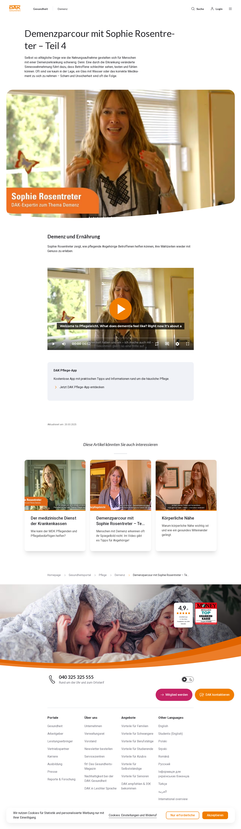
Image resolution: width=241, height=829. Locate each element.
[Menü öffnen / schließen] (230, 8)
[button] (15, 8)
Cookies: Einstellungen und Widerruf (133, 815)
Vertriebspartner (58, 749)
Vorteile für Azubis (133, 756)
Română (163, 756)
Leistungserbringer (60, 741)
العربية (162, 791)
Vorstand (90, 741)
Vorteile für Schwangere (137, 733)
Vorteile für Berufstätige (137, 741)
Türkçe (162, 784)
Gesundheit (54, 726)
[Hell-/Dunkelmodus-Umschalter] (188, 679)
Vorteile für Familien (134, 726)
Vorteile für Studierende (137, 749)
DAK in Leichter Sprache (100, 788)
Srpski (162, 749)
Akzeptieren (215, 815)
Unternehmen (93, 726)
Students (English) (170, 733)
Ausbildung (54, 764)
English (163, 726)
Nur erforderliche (183, 815)
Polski (162, 741)
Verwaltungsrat (94, 733)
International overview (173, 799)
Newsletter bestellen (98, 749)
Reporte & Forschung (61, 779)
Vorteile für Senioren (135, 776)
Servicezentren (94, 756)
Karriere (52, 756)
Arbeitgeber (55, 733)
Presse (52, 771)
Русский (164, 764)
